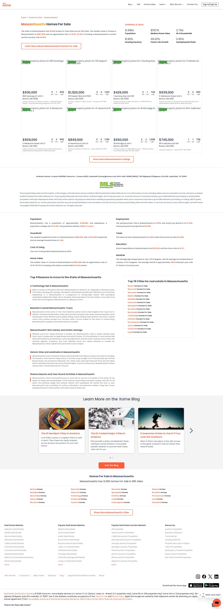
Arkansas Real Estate (14, 539)
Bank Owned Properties (175, 554)
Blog (62, 575)
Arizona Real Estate (13, 536)
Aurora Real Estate (66, 532)
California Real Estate (14, 543)
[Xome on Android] (211, 585)
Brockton (34, 502)
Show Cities (111, 512)
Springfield (133, 305)
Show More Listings (111, 159)
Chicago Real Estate (67, 554)
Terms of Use (101, 596)
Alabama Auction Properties (124, 561)
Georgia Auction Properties (124, 543)
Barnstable (133, 312)
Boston (131, 286)
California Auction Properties (125, 536)
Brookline (132, 309)
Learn (162, 4)
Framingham (118, 502)
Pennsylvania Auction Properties (126, 539)
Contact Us (192, 4)
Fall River (132, 319)
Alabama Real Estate (14, 529)
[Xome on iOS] (196, 585)
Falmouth (132, 302)
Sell (138, 4)
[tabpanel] (62, 430)
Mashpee (132, 299)
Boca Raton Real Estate (68, 539)
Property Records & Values (177, 543)
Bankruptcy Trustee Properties (179, 550)
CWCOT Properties (173, 547)
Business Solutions (173, 532)
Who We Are (175, 4)
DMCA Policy (85, 599)
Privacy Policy (118, 596)
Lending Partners (172, 539)
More (7, 564)
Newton (131, 296)
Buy (130, 4)
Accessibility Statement (39, 599)
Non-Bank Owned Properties (178, 557)
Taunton (75, 502)
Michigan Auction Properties (124, 547)
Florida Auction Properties (123, 550)
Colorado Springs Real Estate (71, 557)
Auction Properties (173, 529)
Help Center (38, 575)
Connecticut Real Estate (15, 550)
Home (23, 18)
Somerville (133, 329)
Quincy (131, 325)
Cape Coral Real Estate (68, 547)
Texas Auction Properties (123, 532)
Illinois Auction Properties (123, 557)
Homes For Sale (35, 18)
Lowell (131, 332)
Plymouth (132, 289)
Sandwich (157, 502)
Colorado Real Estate (14, 547)
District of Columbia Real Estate (19, 557)
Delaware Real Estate (14, 554)
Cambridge (133, 315)
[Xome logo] (7, 4)
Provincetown (134, 322)
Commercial (171, 536)
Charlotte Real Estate (67, 550)
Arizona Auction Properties (124, 554)
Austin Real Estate (66, 536)
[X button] (210, 576)
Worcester (132, 292)
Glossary (52, 575)
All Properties (117, 529)
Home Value (150, 4)
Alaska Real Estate (13, 532)
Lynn (154, 499)
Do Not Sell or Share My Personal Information (112, 599)
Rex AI (101, 575)
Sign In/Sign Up (210, 4)
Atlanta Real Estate (66, 529)
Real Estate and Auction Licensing (19, 593)
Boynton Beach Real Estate (70, 543)
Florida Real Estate (13, 561)
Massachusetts (50, 18)
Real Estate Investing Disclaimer (65, 599)
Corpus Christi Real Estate (70, 561)
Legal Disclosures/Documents (81, 575)
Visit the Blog (111, 465)
